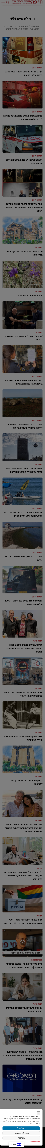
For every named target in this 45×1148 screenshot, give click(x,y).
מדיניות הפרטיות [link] (35, 1142)
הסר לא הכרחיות (21, 1133)
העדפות (21, 1138)
